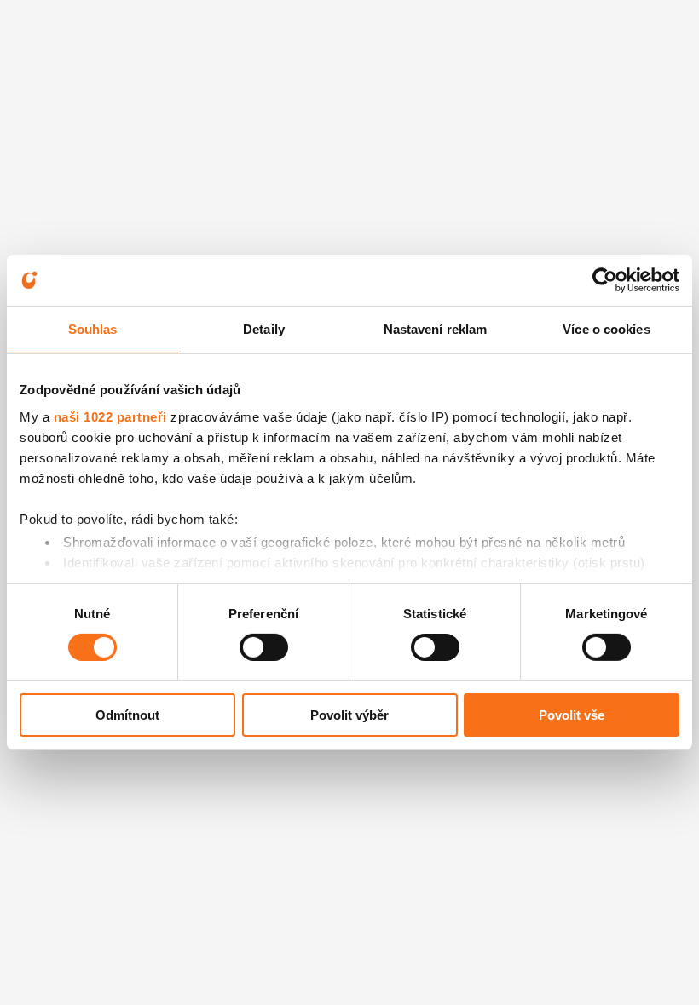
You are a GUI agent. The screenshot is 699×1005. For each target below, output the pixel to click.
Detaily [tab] (264, 329)
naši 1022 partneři (110, 416)
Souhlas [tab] (93, 329)
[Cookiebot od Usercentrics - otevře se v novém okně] (604, 280)
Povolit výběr (349, 715)
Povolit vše (571, 715)
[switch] (264, 647)
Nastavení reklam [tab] (436, 329)
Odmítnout (127, 715)
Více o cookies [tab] (606, 329)
